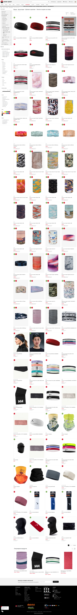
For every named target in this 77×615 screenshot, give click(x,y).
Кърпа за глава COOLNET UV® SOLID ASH (53, 328)
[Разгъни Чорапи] (11, 26)
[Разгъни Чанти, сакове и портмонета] (11, 18)
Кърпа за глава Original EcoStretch (68, 64)
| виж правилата (50, 6)
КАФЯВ (8, 111)
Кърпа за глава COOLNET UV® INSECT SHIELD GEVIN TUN (52, 92)
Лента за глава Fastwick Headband (68, 248)
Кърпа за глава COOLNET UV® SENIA (36, 118)
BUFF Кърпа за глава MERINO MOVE (20, 570)
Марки (22, 4)
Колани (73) (3, 23)
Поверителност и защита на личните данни (32, 611)
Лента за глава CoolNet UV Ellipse (19, 301)
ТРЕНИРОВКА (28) (4, 104)
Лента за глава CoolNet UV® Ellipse (36, 301)
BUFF (46, 63)
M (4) (3, 81)
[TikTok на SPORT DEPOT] (44, 591)
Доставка (25, 592)
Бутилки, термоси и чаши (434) (5, 37)
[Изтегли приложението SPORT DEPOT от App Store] (47, 598)
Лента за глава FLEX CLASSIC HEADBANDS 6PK (53, 381)
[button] (72, 549)
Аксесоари (7, 7)
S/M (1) (3, 85)
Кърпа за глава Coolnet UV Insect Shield (37, 171)
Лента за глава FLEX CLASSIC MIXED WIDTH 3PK (52, 460)
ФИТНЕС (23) (4, 106)
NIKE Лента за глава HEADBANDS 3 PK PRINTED (52, 573)
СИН (8, 113)
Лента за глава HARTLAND (50, 486)
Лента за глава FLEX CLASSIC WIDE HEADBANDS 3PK (52, 408)
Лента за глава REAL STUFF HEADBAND (36, 407)
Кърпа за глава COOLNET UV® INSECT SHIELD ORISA (36, 92)
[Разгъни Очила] (11, 22)
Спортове (17, 4)
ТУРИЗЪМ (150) (4, 105)
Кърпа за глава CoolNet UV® (67, 118)
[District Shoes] (31, 604)
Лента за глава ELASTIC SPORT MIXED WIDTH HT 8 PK (68, 38)
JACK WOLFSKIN (15, 352)
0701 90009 (55, 595)
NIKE (62, 36)
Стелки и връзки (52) (5, 39)
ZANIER (14, 536)
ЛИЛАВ (9, 111)
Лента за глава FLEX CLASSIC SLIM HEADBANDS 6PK (67, 354)
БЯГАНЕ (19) (4, 98)
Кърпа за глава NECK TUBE (66, 537)
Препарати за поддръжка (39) (5, 41)
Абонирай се (56, 581)
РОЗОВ (5, 113)
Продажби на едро (17, 593)
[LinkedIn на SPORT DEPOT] (48, 591)
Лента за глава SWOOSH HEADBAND (52, 353)
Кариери (16, 592)
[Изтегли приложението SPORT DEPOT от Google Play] (47, 594)
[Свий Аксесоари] (11, 15)
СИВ (6, 113)
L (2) (3, 79)
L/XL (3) (3, 80)
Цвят (2, 109)
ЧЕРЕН (2, 115)
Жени (10, 4)
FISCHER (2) (4, 68)
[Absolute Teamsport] (31, 608)
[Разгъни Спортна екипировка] (11, 14)
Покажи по (68, 12)
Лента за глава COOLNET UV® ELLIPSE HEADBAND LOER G (20, 119)
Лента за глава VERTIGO (17, 353)
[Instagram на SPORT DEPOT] (44, 589)
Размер (3, 77)
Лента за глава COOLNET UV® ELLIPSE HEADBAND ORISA (68, 92)
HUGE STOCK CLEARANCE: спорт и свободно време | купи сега (35, 6)
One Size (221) (4, 82)
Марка (3, 59)
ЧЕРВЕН (9, 113)
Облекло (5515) (4, 11)
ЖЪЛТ (5, 111)
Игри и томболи (26, 600)
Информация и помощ (27, 588)
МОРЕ (47, 4)
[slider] (10, 91)
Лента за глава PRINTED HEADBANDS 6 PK (69, 328)
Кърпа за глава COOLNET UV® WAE (52, 274)
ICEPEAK (47, 485)
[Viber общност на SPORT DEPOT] (46, 591)
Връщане (25, 593)
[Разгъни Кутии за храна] (11, 43)
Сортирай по (72, 12)
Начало (2, 4)
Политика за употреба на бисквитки (47, 611)
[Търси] (48, 2)
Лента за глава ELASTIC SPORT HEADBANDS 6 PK (18, 92)
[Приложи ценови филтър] (10, 90)
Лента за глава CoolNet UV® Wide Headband (68, 146)
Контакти (54, 588)
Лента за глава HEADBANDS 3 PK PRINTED (69, 380)
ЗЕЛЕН (6, 111)
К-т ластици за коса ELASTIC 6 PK (51, 37)
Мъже (6, 4)
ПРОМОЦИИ (28, 4)
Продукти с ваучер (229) (5, 54)
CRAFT (62, 536)
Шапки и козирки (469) (6, 29)
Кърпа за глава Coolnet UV (50, 248)
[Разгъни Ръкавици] (11, 20)
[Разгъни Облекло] (11, 11)
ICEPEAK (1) (4, 73)
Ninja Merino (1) (4, 123)
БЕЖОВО (2, 111)
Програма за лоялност (27, 599)
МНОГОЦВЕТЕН (2, 113)
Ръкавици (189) (4, 20)
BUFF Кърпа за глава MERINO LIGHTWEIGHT (66, 571)
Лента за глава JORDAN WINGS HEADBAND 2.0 (35, 65)
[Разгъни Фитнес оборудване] (11, 44)
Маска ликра (15, 459)
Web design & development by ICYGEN (38, 613)
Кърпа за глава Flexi (33, 486)
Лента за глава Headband (34, 512)
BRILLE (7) (3, 62)
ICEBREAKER (31, 485)
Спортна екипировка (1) (5, 14)
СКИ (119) (3, 100)
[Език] (75, 2)
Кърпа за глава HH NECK (17, 407)
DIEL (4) (3, 67)
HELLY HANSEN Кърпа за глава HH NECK (37, 572)
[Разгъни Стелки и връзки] (11, 39)
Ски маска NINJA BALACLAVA (51, 537)
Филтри (2, 46)
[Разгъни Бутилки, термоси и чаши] (11, 37)
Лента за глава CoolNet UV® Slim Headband (19, 146)
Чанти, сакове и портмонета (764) (4, 19)
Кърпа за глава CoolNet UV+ (51, 64)
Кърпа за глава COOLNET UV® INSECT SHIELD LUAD (68, 302)
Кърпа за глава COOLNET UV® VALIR (52, 118)
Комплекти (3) (5, 34)
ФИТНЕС (42, 4)
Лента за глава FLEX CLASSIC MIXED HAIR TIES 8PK (37, 381)
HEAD (30, 536)
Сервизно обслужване (18, 594)
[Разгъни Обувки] (11, 13)
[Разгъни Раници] (11, 17)
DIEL (14, 458)
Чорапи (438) (4, 26)
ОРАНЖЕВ (3, 113)
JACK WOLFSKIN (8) (5, 74)
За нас (16, 588)
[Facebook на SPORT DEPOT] (46, 589)
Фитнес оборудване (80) (5, 44)
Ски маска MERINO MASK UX (18, 537)
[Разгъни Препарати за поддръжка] (11, 40)
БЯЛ (3, 111)
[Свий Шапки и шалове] (11, 27)
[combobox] (39, 2)
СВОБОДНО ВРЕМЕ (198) (5, 99)
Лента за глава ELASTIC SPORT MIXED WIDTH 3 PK (20, 65)
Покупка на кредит (26, 594)
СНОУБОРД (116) (4, 101)
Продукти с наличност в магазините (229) (5, 56)
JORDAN (14, 36)
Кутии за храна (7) (4, 42)
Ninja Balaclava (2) (4, 122)
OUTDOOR (37, 4)
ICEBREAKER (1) (4, 72)
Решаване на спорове (38, 588)
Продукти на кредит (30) (5, 53)
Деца (13, 4)
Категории (3, 9)
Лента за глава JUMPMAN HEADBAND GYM (36, 38)
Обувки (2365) (3, 12)
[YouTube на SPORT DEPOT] (48, 589)
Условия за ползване (40, 611)
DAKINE (47, 536)
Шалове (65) (4, 35)
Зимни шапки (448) (5, 30)
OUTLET (33, 4)
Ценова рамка (4, 88)
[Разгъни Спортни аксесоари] (11, 25)
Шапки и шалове (11, 7)
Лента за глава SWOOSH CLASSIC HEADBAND (35, 354)
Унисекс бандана (49, 434)
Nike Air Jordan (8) (4, 121)
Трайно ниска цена (26, 598)
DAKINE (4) (3, 66)
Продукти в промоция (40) (6, 52)
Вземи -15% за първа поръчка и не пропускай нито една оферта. (28, 581)
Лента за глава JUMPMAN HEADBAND (20, 37)
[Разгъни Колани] (11, 23)
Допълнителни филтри (6, 49)
